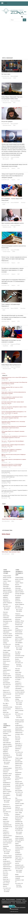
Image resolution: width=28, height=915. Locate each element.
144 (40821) (6, 687)
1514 (9, 478)
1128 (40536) (19, 755)
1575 (9, 380)
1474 (9, 457)
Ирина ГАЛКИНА (14, 308)
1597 (9, 404)
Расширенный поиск (20, 902)
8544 (14, 102)
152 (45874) (6, 609)
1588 (9, 493)
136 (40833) (6, 815)
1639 (9, 452)
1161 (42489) (19, 704)
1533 (9, 419)
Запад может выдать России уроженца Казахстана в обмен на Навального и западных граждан (13, 175)
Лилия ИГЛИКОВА (15, 202)
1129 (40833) (19, 717)
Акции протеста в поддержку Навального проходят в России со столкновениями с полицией (13, 281)
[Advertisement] (14, 37)
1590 (9, 390)
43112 (12, 521)
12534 (14, 78)
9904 (14, 125)
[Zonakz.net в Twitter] (11, 17)
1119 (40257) (19, 833)
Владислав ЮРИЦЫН (15, 100)
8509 (12, 158)
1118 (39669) (19, 872)
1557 (9, 409)
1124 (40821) (19, 795)
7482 (14, 227)
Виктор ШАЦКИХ (14, 76)
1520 (9, 483)
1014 (18, 168)
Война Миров (6, 534)
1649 (9, 473)
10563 (13, 251)
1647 (18, 274)
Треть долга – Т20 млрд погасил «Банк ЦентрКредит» (13, 441)
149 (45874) (6, 763)
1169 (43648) (19, 666)
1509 (9, 462)
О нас (14, 902)
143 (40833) (6, 700)
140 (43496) (6, 802)
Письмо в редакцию (10, 899)
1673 (9, 442)
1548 (9, 467)
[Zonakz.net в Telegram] (16, 17)
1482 (9, 498)
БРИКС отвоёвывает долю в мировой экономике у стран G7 (19, 878)
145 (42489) (6, 647)
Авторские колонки (7, 78)
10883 (3, 310)
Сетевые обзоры (6, 251)
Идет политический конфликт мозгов (13, 223)
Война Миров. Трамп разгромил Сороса (11, 551)
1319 (9, 488)
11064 (3, 204)
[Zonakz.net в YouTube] (15, 17)
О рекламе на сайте (20, 899)
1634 (9, 414)
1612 (9, 439)
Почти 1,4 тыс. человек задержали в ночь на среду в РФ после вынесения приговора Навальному (14, 258)
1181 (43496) (19, 649)
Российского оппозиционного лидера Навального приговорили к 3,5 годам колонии (12, 270)
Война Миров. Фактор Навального (11, 365)
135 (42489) (6, 853)
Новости (13, 168)
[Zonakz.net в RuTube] (22, 17)
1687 (9, 434)
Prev (4, 511)
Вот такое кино (6, 74)
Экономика (22, 308)
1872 (18, 321)
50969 (12, 554)
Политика (23, 202)
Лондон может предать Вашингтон (10, 519)
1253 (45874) (19, 611)
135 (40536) (6, 891)
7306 (14, 368)
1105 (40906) (19, 886)
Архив (3, 899)
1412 (18, 262)
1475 (18, 179)
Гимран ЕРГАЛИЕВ (15, 157)
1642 (9, 385)
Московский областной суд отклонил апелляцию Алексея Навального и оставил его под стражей (14, 317)
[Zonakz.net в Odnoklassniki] (18, 17)
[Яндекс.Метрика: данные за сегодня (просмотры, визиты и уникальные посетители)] (14, 909)
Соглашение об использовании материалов (11, 901)
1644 (9, 429)
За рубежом (5, 345)
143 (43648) (6, 717)
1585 (9, 447)
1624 (9, 424)
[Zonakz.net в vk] (20, 17)
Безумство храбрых (7, 121)
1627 (18, 285)
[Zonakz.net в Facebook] (13, 17)
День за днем (6, 158)
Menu (5, 3)
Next (24, 511)
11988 (11, 345)
